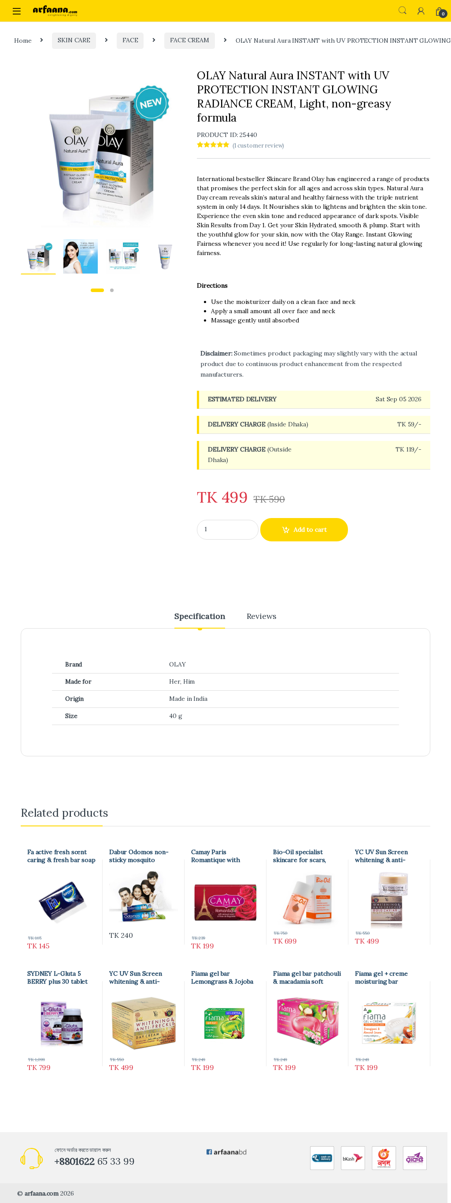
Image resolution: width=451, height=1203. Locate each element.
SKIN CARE (74, 40)
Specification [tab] (199, 616)
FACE (130, 40)
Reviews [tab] (262, 616)
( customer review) (258, 145)
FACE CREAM (189, 40)
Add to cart (310, 529)
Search (402, 10)
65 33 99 (95, 1161)
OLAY (177, 664)
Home (22, 40)
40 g (175, 716)
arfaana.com (42, 1193)
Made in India (188, 699)
